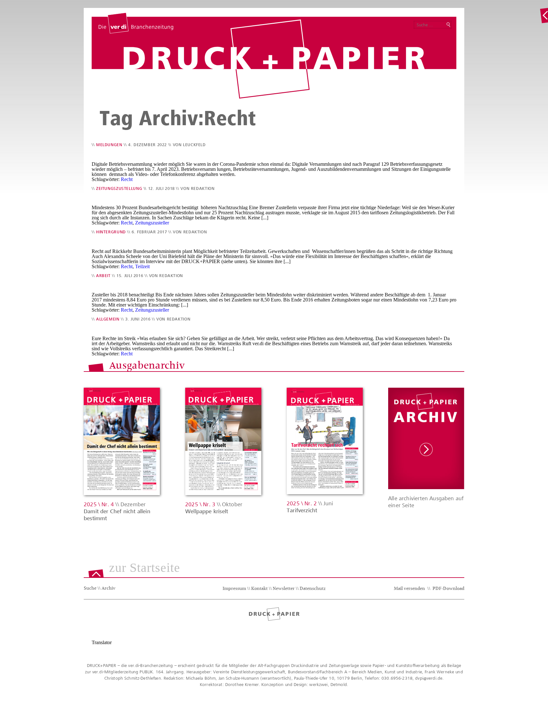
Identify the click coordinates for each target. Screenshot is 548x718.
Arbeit (103, 275)
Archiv (108, 588)
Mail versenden (409, 589)
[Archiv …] (544, 15)
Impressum (234, 589)
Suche (90, 588)
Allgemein (108, 319)
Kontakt (259, 589)
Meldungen (109, 144)
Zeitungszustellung (119, 188)
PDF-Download (448, 589)
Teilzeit (142, 266)
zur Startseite (144, 568)
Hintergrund (111, 232)
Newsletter (284, 589)
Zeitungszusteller (152, 222)
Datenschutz (313, 589)
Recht (127, 179)
